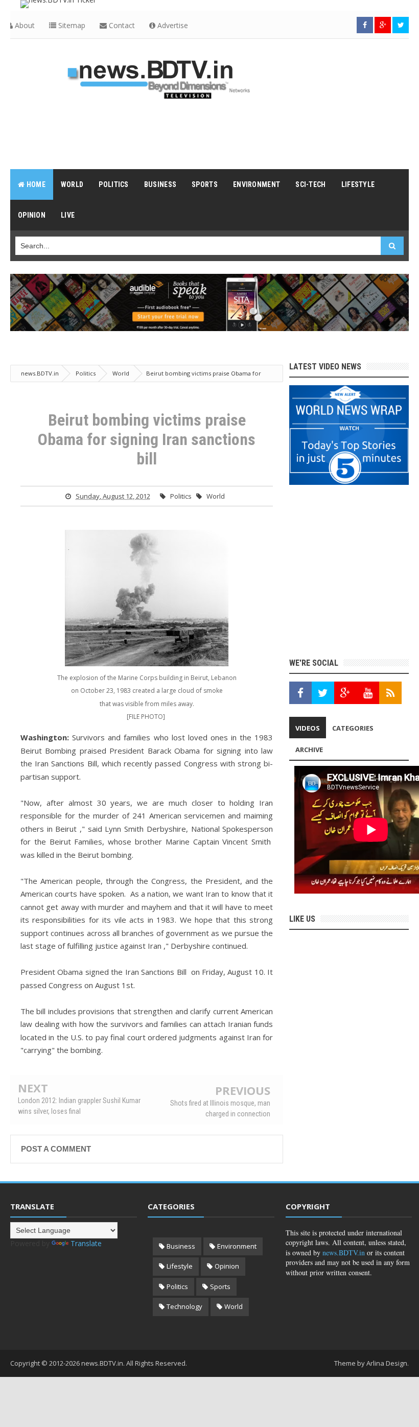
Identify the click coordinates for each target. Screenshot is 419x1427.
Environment (237, 1246)
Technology (184, 1306)
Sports (220, 1286)
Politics (181, 496)
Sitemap (70, 25)
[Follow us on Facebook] (365, 25)
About (24, 25)
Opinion (227, 1266)
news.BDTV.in (343, 1252)
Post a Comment (56, 1148)
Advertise (171, 25)
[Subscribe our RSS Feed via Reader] (390, 693)
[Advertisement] (209, 133)
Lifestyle (180, 1266)
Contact (121, 25)
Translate (86, 1243)
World (215, 496)
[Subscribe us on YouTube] (368, 693)
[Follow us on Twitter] (400, 25)
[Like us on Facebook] (300, 693)
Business (181, 1246)
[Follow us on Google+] (383, 25)
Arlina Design (386, 1363)
